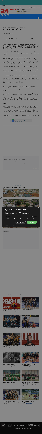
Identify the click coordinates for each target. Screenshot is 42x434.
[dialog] (21, 217)
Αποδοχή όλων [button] (32, 222)
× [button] (38, 207)
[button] (10, 225)
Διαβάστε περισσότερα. (25, 213)
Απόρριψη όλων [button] (20, 222)
